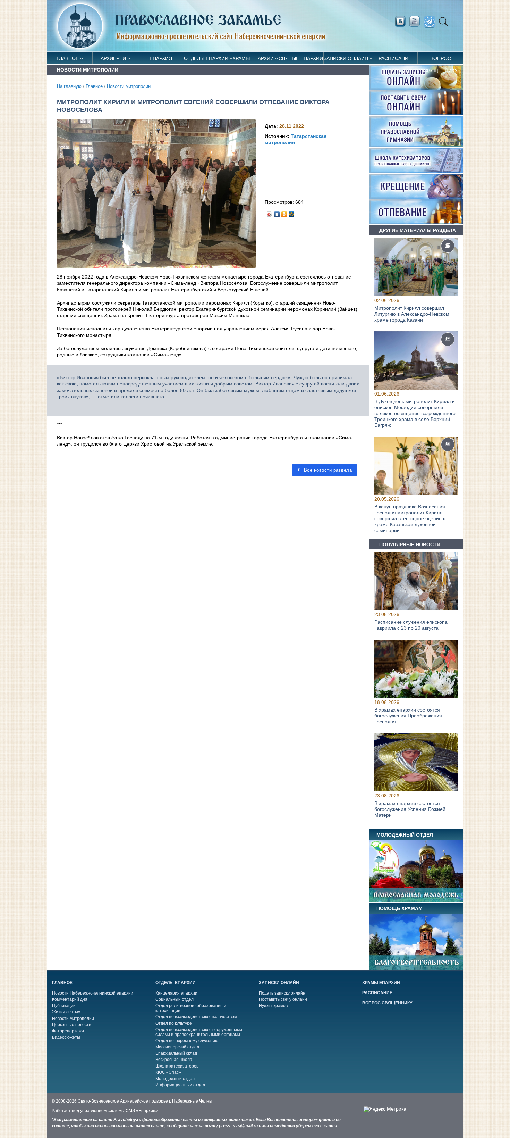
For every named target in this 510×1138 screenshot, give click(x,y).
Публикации (64, 1005)
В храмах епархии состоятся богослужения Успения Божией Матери (409, 809)
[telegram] (431, 22)
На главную (69, 86)
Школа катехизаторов (176, 1066)
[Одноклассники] (284, 212)
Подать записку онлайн (282, 993)
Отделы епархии (206, 58)
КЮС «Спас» (168, 1072)
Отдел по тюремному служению (186, 1040)
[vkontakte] (400, 21)
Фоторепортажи (68, 1031)
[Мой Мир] (291, 212)
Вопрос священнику (441, 60)
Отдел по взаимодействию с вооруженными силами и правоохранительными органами (198, 1032)
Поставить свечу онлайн (283, 999)
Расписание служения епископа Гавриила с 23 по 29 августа (411, 625)
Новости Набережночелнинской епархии (92, 993)
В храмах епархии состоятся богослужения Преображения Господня (408, 715)
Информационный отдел (180, 1084)
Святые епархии (301, 58)
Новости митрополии (129, 86)
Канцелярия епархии (176, 993)
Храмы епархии (253, 58)
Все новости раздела (327, 470)
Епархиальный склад (176, 1053)
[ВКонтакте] (277, 212)
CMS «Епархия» (142, 1110)
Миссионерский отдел (177, 1047)
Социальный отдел (174, 999)
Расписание (395, 58)
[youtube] (416, 21)
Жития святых (66, 1012)
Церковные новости (71, 1024)
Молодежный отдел (175, 1078)
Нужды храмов (273, 1005)
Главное (68, 58)
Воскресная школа (173, 1059)
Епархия (161, 58)
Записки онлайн (346, 58)
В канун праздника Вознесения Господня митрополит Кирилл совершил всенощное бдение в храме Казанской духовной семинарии (409, 518)
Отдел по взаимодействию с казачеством (196, 1016)
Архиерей (113, 58)
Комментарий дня (69, 999)
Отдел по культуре (173, 1023)
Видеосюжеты (66, 1037)
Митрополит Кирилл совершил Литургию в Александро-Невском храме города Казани (411, 314)
